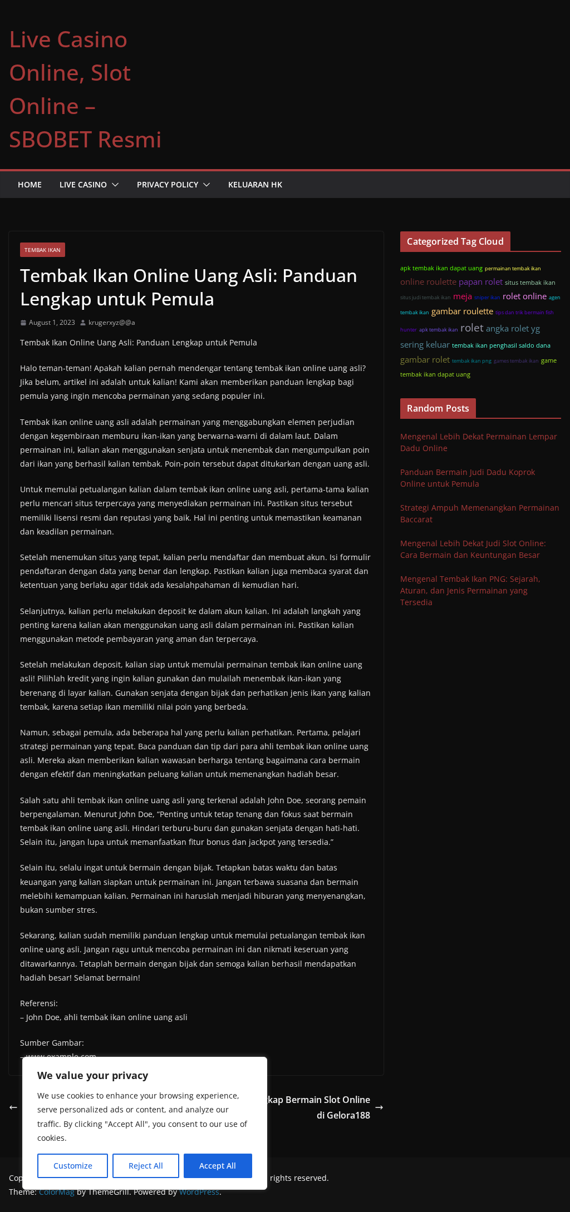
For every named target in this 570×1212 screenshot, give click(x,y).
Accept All (217, 1165)
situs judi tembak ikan (425, 297)
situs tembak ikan (530, 282)
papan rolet (481, 281)
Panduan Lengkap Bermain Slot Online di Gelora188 (288, 1108)
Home (30, 184)
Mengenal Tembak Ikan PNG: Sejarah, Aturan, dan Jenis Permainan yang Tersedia (470, 590)
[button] (113, 184)
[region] (144, 1123)
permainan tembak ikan (513, 268)
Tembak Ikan (42, 250)
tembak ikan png (472, 360)
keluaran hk (255, 184)
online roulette (428, 281)
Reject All (146, 1165)
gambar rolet (425, 359)
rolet (472, 327)
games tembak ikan (516, 360)
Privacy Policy (167, 184)
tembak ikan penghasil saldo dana (501, 345)
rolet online (525, 295)
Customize (72, 1165)
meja (462, 295)
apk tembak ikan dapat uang (441, 268)
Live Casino (83, 184)
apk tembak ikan (438, 329)
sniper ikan (487, 297)
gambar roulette (462, 310)
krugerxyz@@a (112, 322)
